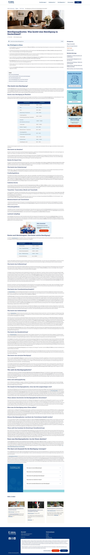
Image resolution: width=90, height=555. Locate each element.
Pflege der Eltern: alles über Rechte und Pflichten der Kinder (74, 66)
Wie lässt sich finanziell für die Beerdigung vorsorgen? (18, 81)
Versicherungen (42, 2)
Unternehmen (70, 2)
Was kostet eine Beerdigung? (14, 74)
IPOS (78, 2)
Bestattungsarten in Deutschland (55, 508)
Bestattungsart (15, 237)
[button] (9, 41)
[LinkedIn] (14, 538)
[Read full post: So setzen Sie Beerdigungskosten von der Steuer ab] (16, 506)
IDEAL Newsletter (49, 538)
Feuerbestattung (12, 291)
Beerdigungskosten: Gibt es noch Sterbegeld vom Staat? (35, 510)
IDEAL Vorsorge (11, 511)
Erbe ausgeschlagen (54, 390)
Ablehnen (64, 550)
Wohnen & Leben (70, 50)
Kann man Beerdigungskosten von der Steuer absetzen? (18, 79)
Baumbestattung (13, 334)
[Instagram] (12, 538)
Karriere (47, 536)
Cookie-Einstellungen (47, 550)
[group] (35, 41)
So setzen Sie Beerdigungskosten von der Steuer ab (16, 509)
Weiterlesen (10, 516)
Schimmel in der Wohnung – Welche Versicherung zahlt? (74, 63)
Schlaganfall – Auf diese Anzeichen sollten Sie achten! (74, 56)
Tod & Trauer (22, 8)
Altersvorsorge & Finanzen (72, 46)
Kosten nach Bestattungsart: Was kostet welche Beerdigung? (19, 76)
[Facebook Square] (10, 538)
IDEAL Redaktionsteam (17, 37)
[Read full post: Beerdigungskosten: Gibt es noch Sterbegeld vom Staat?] (36, 507)
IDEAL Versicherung (10, 8)
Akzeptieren (56, 550)
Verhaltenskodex (49, 537)
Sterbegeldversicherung (13, 456)
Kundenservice (52, 2)
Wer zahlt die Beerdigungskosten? (15, 77)
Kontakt (47, 533)
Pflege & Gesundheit (71, 43)
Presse (47, 534)
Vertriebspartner (61, 2)
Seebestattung (13, 313)
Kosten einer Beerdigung (14, 513)
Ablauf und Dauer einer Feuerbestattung (75, 68)
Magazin (17, 8)
